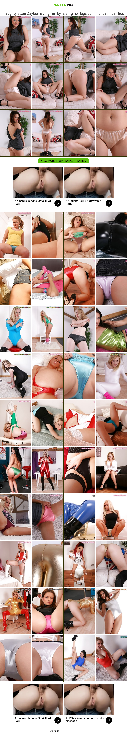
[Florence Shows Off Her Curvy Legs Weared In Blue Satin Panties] (16, 235)
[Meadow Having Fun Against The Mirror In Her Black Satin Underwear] (48, 235)
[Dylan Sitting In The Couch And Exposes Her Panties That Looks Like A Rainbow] (111, 470)
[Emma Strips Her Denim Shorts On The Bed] (79, 235)
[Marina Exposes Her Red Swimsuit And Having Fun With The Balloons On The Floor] (111, 658)
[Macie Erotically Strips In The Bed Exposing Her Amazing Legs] (79, 376)
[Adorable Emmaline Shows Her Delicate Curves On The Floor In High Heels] (48, 658)
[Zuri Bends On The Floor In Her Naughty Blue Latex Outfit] (16, 329)
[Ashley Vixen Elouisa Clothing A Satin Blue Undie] (111, 423)
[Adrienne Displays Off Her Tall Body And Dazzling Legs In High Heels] (79, 329)
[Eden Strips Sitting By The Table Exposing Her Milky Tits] (48, 470)
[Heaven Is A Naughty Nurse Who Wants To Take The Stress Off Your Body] (79, 423)
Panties (63, 5)
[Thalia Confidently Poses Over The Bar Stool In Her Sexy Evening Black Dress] (16, 376)
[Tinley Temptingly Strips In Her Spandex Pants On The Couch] (16, 423)
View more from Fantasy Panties (63, 160)
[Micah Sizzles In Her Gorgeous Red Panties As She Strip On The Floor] (79, 282)
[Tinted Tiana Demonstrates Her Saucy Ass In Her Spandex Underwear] (79, 611)
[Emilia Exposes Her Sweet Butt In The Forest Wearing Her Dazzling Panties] (16, 282)
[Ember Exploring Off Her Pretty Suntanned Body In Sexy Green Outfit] (48, 329)
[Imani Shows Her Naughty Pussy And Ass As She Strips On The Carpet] (79, 658)
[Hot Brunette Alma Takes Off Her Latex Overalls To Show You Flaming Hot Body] (111, 235)
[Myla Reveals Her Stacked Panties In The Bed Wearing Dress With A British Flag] (16, 564)
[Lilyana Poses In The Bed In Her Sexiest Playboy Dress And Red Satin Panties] (48, 376)
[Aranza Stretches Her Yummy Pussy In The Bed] (48, 282)
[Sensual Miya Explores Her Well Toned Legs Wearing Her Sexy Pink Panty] (111, 282)
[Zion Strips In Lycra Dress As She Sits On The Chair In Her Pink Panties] (48, 611)
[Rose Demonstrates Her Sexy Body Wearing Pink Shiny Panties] (48, 517)
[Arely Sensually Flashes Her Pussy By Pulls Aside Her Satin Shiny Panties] (111, 564)
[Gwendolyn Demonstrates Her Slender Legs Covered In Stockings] (79, 470)
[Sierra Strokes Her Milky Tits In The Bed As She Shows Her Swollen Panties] (48, 423)
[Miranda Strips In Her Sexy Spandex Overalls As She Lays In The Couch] (79, 517)
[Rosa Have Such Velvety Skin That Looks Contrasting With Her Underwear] (16, 517)
